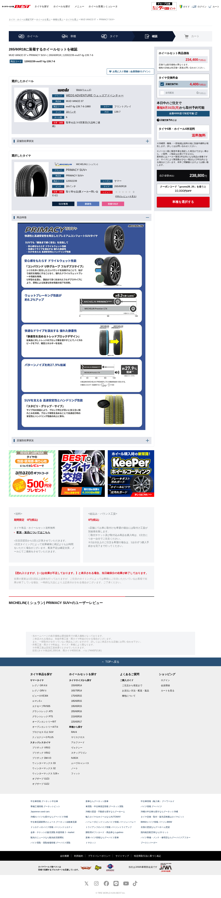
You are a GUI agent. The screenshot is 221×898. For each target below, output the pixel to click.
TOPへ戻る (112, 661)
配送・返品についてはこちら (33, 532)
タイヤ (42, 6)
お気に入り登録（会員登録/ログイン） (132, 71)
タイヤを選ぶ (72, 19)
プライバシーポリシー (99, 856)
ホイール (61, 6)
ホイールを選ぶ (43, 19)
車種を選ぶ (58, 19)
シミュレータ (103, 6)
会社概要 (64, 856)
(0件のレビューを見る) (125, 196)
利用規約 (78, 856)
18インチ (65, 111)
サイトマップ (122, 856)
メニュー (79, 6)
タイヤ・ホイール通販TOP (21, 19)
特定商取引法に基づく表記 (147, 856)
